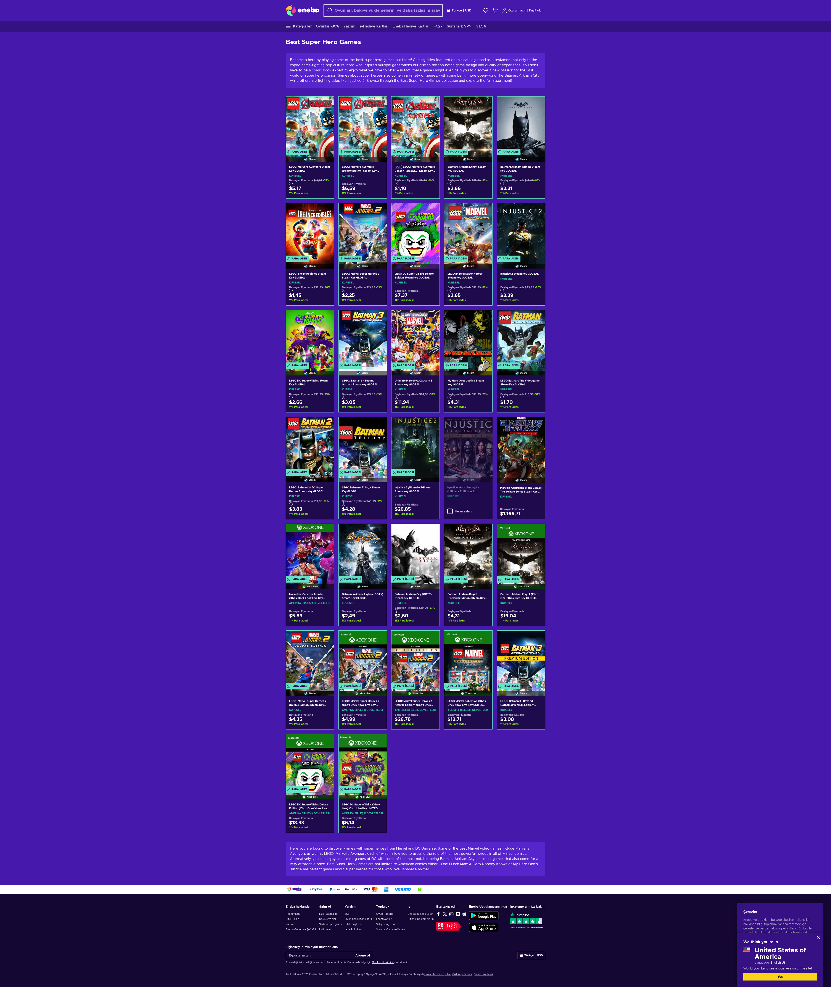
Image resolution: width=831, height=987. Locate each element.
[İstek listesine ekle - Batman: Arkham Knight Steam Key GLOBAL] (485, 103)
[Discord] (458, 913)
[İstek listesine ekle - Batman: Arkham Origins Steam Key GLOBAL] (538, 103)
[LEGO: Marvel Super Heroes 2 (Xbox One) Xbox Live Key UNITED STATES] (363, 658)
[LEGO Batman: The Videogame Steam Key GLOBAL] (521, 337)
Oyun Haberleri (385, 914)
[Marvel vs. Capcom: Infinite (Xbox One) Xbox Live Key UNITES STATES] (310, 551)
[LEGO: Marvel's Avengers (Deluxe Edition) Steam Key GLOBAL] (363, 124)
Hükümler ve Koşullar (437, 974)
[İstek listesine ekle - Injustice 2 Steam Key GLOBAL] (538, 210)
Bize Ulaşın (292, 919)
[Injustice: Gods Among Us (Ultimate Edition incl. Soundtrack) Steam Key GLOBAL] (468, 444)
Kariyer (290, 924)
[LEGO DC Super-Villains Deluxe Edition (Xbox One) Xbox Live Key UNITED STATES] (310, 761)
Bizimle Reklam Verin (421, 919)
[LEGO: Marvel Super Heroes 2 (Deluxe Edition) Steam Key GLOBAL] (310, 658)
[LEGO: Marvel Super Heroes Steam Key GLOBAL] (468, 230)
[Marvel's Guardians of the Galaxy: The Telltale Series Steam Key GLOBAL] (521, 444)
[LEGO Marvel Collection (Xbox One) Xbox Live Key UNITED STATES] (468, 658)
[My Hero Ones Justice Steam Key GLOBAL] (468, 337)
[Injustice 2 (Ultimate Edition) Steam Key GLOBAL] (415, 444)
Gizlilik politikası (462, 974)
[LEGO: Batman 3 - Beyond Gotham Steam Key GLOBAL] (363, 337)
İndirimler (325, 929)
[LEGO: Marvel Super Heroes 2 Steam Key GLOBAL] (363, 230)
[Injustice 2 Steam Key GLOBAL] (521, 230)
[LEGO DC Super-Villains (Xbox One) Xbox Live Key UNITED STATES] (363, 761)
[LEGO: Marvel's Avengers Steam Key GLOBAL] (310, 124)
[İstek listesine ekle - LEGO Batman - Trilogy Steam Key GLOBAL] (379, 424)
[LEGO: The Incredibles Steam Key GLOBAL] (310, 230)
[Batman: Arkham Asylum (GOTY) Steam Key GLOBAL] (363, 551)
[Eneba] (302, 10)
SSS (347, 914)
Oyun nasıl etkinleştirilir (359, 919)
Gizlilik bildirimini (383, 962)
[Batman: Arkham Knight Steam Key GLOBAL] (468, 124)
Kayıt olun (536, 10)
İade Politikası (353, 929)
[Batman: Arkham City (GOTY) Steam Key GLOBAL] (415, 551)
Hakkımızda (293, 914)
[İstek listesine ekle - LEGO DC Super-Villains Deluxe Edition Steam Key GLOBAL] (432, 210)
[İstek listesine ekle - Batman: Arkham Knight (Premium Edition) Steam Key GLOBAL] (485, 531)
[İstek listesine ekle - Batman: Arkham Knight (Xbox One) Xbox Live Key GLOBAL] (538, 531)
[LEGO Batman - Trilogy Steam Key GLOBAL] (363, 444)
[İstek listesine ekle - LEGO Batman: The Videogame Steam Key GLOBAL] (538, 317)
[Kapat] (818, 937)
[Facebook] (438, 913)
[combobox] (383, 10)
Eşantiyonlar (384, 919)
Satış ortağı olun (386, 924)
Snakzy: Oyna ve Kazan (390, 929)
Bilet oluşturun (353, 924)
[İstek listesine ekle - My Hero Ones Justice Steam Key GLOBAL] (485, 317)
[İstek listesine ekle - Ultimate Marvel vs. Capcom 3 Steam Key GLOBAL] (432, 317)
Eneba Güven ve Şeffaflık (301, 929)
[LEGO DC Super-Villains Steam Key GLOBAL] (310, 337)
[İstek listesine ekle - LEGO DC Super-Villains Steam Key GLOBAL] (326, 317)
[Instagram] (451, 913)
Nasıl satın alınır (328, 914)
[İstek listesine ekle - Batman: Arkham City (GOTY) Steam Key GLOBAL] (432, 531)
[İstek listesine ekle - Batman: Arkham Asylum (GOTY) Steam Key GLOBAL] (379, 531)
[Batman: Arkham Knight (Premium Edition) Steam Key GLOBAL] (468, 551)
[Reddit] (464, 913)
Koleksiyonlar (327, 919)
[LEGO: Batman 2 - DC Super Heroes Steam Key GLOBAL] (310, 444)
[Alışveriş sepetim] (495, 10)
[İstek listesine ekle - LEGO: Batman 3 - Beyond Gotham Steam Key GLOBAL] (379, 317)
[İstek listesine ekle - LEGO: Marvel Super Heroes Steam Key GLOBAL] (485, 210)
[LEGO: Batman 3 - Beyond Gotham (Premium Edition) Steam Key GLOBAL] (521, 658)
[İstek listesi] (485, 10)
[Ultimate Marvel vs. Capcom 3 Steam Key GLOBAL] (415, 337)
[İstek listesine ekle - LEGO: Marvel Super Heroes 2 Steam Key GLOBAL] (379, 210)
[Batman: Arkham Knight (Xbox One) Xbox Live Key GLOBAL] (521, 551)
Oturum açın (517, 10)
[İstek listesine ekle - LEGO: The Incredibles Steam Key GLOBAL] (326, 210)
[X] (445, 913)
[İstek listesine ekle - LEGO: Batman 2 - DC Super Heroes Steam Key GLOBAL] (326, 424)
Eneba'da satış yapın (420, 914)
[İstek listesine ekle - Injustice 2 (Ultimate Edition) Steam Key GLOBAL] (432, 424)
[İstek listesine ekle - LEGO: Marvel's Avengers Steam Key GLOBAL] (326, 103)
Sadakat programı (330, 924)
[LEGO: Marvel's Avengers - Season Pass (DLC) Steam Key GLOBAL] (415, 124)
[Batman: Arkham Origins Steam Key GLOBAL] (521, 124)
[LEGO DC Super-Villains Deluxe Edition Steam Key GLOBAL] (415, 230)
